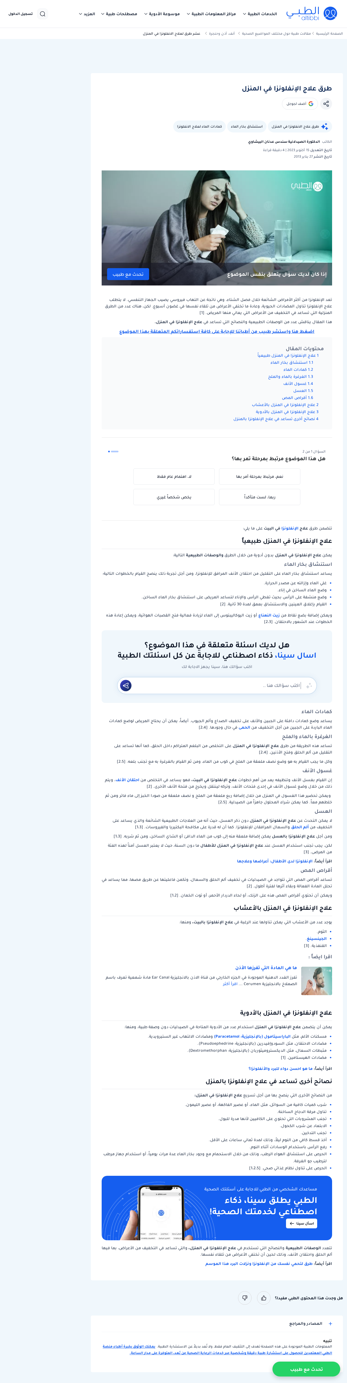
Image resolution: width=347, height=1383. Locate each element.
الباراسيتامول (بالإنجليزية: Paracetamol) (252, 1036)
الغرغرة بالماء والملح (287, 376)
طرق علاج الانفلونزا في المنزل (295, 126)
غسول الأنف (295, 384)
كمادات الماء (295, 369)
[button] (259, 13)
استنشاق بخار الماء (247, 126)
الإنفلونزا (289, 528)
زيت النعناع (269, 615)
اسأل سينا (305, 1223)
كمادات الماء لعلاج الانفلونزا (199, 126)
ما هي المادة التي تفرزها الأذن (266, 967)
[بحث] (42, 13)
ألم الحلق (300, 827)
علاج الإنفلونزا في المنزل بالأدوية (285, 412)
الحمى (244, 727)
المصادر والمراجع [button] (305, 1323)
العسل (300, 391)
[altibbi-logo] (312, 13)
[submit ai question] (125, 685)
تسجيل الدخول (20, 14)
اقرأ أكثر (230, 984)
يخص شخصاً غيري (174, 497)
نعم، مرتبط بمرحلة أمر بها (259, 476)
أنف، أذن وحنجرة (222, 33)
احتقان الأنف (127, 780)
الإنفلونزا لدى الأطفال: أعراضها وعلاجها (275, 861)
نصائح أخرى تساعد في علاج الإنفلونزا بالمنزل (274, 419)
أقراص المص (294, 398)
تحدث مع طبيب (128, 274)
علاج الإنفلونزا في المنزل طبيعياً (287, 355)
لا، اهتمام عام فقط (174, 476)
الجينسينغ (317, 938)
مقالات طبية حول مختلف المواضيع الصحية (276, 33)
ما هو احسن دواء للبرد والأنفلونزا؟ (281, 1068)
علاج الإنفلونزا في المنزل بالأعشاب (283, 405)
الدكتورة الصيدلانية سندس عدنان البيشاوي (284, 141)
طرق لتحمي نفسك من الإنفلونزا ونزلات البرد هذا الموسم (259, 1263)
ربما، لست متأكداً (259, 497)
